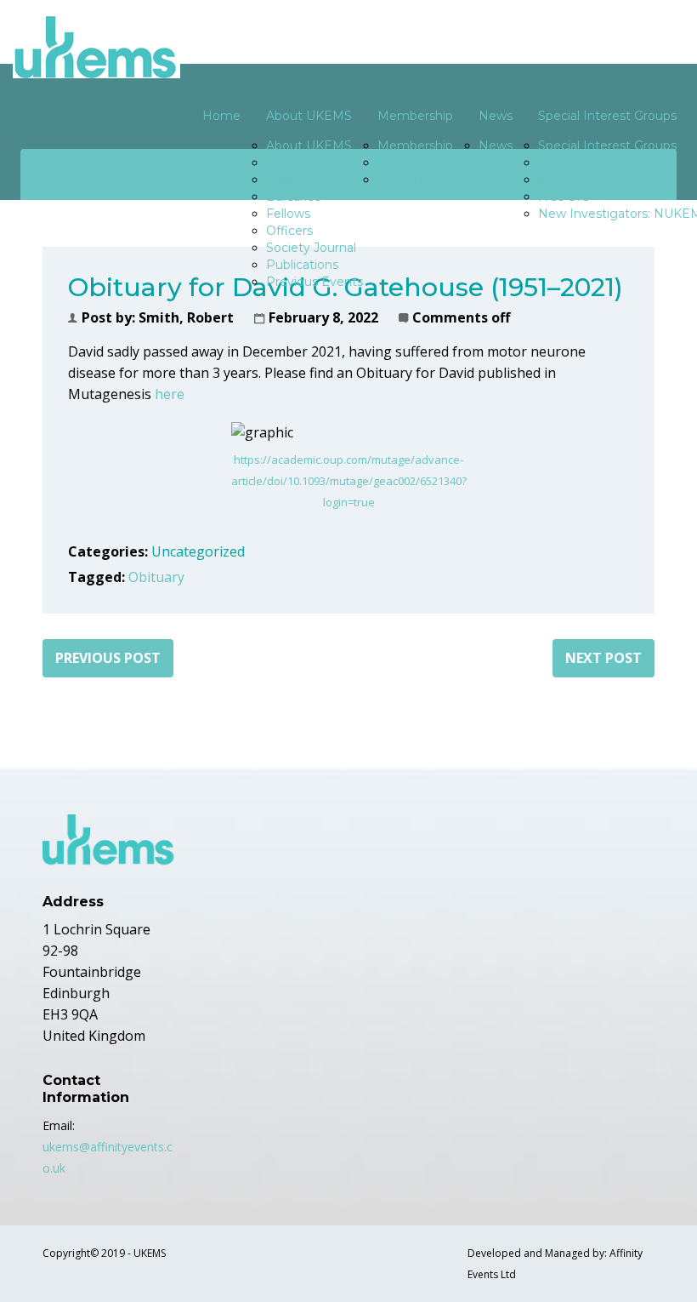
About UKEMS (309, 115)
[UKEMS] (96, 47)
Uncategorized (198, 551)
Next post (603, 657)
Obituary (156, 577)
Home (221, 115)
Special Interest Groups (607, 145)
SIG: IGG (563, 162)
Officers (289, 230)
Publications (302, 264)
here (169, 394)
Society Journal (311, 247)
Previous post (108, 657)
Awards (287, 179)
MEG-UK (564, 179)
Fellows (288, 213)
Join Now (405, 162)
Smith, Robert (186, 317)
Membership (415, 115)
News (496, 115)
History (287, 162)
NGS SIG (564, 196)
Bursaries (293, 196)
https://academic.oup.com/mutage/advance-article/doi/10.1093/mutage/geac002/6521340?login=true (349, 481)
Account (402, 179)
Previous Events (314, 281)
